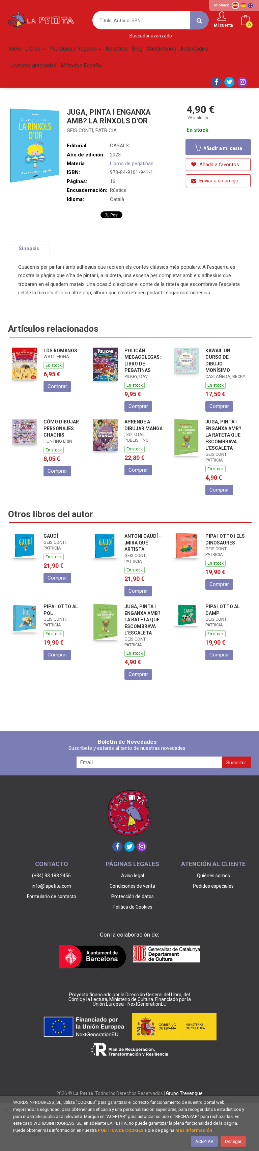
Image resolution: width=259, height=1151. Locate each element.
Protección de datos (132, 896)
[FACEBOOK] (216, 82)
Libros (33, 49)
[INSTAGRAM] (242, 82)
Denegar (233, 1141)
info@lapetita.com (51, 886)
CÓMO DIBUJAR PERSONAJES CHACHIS (61, 428)
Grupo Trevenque (184, 1093)
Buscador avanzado (151, 36)
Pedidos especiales (213, 886)
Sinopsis (29, 248)
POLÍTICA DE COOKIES (120, 1130)
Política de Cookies (132, 907)
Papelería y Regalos (73, 49)
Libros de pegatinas (131, 163)
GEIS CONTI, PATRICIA (92, 130)
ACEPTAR (204, 1141)
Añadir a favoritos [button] (218, 164)
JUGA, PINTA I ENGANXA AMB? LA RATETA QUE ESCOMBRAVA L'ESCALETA (223, 435)
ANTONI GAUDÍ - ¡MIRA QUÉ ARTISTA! (142, 542)
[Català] (243, 5)
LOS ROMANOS (60, 350)
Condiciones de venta (132, 886)
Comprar (57, 386)
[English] (250, 5)
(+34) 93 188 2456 (51, 875)
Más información (193, 1130)
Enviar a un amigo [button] (218, 181)
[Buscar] (199, 20)
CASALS (119, 146)
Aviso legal (132, 875)
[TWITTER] (229, 82)
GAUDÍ (51, 536)
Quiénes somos (213, 875)
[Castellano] (235, 5)
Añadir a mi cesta (222, 148)
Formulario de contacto (51, 896)
